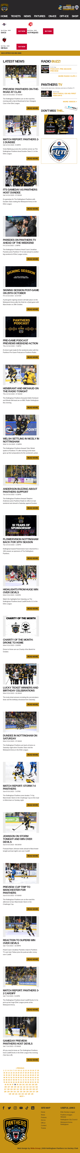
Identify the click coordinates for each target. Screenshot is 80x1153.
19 (4, 1073)
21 (9, 1073)
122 (21, 1089)
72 (23, 1080)
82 (11, 1082)
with (67, 106)
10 (19, 1070)
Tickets (15, 16)
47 (35, 1075)
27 (23, 1073)
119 (11, 1089)
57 (23, 1077)
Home (4, 16)
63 (38, 1077)
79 (4, 1082)
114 (30, 1087)
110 (18, 1087)
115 (33, 1087)
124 (27, 1089)
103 (30, 1084)
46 (33, 1075)
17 (35, 1070)
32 (35, 1073)
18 (38, 1070)
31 (33, 1073)
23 (14, 1073)
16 (33, 1070)
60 (30, 1077)
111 (21, 1087)
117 (5, 1089)
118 (8, 1089)
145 (29, 1094)
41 (21, 1075)
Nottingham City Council (68, 1119)
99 (17, 1084)
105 (36, 1084)
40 (18, 1075)
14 (28, 1070)
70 (18, 1080)
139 (10, 1094)
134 (24, 1091)
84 (16, 1082)
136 (30, 1091)
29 (28, 1073)
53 (14, 1077)
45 (30, 1075)
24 (16, 1073)
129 (8, 1091)
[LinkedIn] (32, 1108)
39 (16, 1075)
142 (19, 1094)
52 (11, 1077)
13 (26, 1070)
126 (33, 1089)
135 (27, 1091)
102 (26, 1084)
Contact (43, 1125)
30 (30, 1073)
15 (31, 1070)
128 (5, 1091)
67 (11, 1080)
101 (23, 1084)
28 (26, 1073)
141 (16, 1094)
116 (36, 1087)
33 (38, 1073)
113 (27, 1087)
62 (35, 1077)
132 (18, 1091)
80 (6, 1082)
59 (28, 1077)
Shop (75, 16)
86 (21, 1082)
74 (28, 1080)
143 (22, 1094)
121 (17, 1089)
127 (37, 1089)
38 (14, 1075)
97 (12, 1084)
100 (20, 1084)
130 (11, 1091)
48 (38, 1075)
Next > (22, 1096)
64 (4, 1080)
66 (9, 1080)
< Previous (20, 1068)
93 (38, 1082)
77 (35, 1080)
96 (10, 1084)
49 (4, 1077)
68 (14, 1080)
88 (26, 1082)
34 (4, 1075)
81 (9, 1082)
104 (33, 1084)
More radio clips (67, 76)
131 (14, 1091)
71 (21, 1080)
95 (8, 1084)
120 (14, 1089)
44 (28, 1075)
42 (23, 1075)
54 (16, 1077)
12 (23, 1070)
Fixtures (39, 16)
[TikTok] (26, 1108)
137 (33, 1091)
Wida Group (35, 1148)
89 (28, 1082)
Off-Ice (64, 16)
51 (9, 1077)
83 (14, 1082)
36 (9, 1075)
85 (18, 1082)
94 (5, 1084)
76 (33, 1080)
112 (24, 1087)
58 (26, 1077)
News (27, 16)
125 (30, 1089)
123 (24, 1089)
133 (21, 1091)
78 (38, 1080)
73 (26, 1080)
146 (32, 1094)
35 (6, 1075)
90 (30, 1082)
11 (21, 1070)
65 (6, 1080)
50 (6, 1077)
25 (18, 1073)
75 (30, 1080)
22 (11, 1073)
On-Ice (52, 16)
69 (16, 1080)
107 (9, 1087)
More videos (70, 102)
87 (23, 1082)
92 (35, 1082)
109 (15, 1087)
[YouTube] (21, 1108)
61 (33, 1077)
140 (13, 1094)
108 (12, 1087)
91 (33, 1082)
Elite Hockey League (67, 1112)
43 (26, 1075)
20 (6, 1073)
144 (26, 1094)
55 (18, 1077)
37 (11, 1075)
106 (5, 1087)
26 (21, 1073)
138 (37, 1091)
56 (21, 1077)
